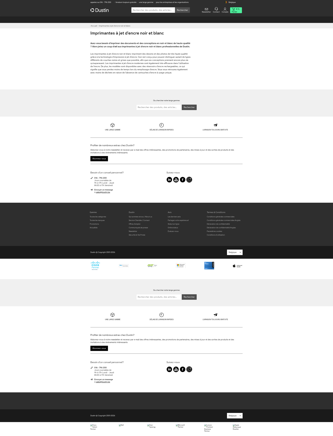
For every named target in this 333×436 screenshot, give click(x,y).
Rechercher (182, 10)
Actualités (93, 228)
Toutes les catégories (98, 217)
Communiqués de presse (138, 228)
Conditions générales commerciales (220, 217)
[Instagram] (189, 180)
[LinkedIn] (169, 180)
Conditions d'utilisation (216, 235)
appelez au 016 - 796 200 (100, 2)
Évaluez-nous (173, 231)
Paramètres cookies (214, 231)
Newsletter (133, 231)
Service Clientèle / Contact (139, 220)
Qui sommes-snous (136, 217)
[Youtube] (176, 180)
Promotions (94, 224)
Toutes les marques (97, 220)
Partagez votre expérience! (178, 220)
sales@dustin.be (103, 192)
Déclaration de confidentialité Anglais (221, 228)
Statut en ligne (173, 224)
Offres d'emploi (134, 224)
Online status (173, 228)
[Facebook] (182, 180)
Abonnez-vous (99, 158)
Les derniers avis (174, 217)
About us (148, 217)
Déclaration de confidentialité (218, 224)
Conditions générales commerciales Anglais (223, 220)
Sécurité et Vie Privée (137, 235)
